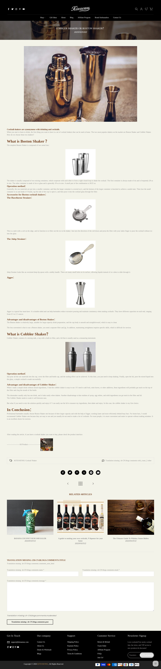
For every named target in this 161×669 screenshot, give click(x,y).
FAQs (99, 654)
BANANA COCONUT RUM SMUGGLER (30, 538)
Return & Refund (103, 642)
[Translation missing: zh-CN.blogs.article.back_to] (80, 483)
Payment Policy (72, 646)
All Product (23, 444)
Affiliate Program (84, 18)
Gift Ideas (53, 18)
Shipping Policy (73, 642)
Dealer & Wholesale (44, 650)
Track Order (101, 646)
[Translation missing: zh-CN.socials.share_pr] (77, 472)
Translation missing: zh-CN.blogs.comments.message (26, 581)
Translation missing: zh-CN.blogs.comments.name (25, 570)
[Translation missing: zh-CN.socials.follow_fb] (9, 9)
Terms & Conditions (74, 654)
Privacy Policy (72, 650)
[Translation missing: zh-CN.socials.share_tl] (91, 472)
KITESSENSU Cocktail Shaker (25, 461)
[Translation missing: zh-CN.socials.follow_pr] (20, 9)
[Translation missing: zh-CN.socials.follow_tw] (12, 9)
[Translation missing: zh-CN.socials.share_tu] (84, 472)
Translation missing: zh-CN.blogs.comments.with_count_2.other (128, 461)
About (63, 18)
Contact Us (117, 18)
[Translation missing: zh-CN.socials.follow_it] (16, 9)
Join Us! (100, 658)
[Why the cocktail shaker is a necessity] (68, 483)
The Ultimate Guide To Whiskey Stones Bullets (131, 538)
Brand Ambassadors (102, 18)
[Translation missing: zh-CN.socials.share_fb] (63, 472)
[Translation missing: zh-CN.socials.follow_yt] (24, 9)
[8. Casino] (93, 483)
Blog (71, 18)
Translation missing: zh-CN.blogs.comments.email (101, 570)
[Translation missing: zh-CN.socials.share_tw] (70, 472)
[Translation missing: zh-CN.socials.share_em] (98, 472)
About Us (40, 646)
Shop (42, 18)
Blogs (39, 654)
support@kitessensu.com (20, 642)
